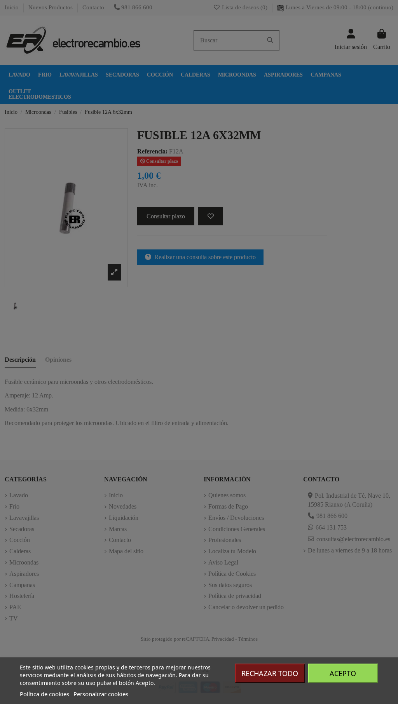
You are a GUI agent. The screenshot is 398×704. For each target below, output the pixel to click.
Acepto (343, 673)
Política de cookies (44, 694)
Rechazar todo (269, 673)
